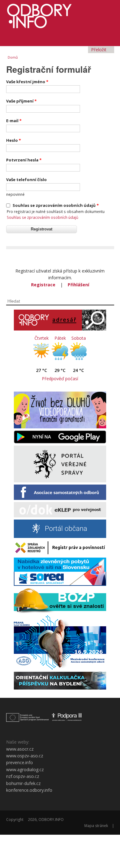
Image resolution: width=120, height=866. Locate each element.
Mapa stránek (96, 825)
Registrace (43, 285)
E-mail (14, 120)
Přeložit (99, 49)
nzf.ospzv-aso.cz (22, 776)
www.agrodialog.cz (25, 769)
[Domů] (60, 14)
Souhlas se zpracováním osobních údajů (56, 205)
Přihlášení (78, 285)
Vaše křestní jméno (27, 81)
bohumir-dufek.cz (23, 783)
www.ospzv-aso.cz (24, 756)
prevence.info (19, 762)
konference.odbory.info (29, 790)
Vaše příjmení (21, 101)
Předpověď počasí (60, 378)
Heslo (13, 140)
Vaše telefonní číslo (26, 179)
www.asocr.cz (20, 749)
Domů (13, 57)
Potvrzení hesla (24, 160)
